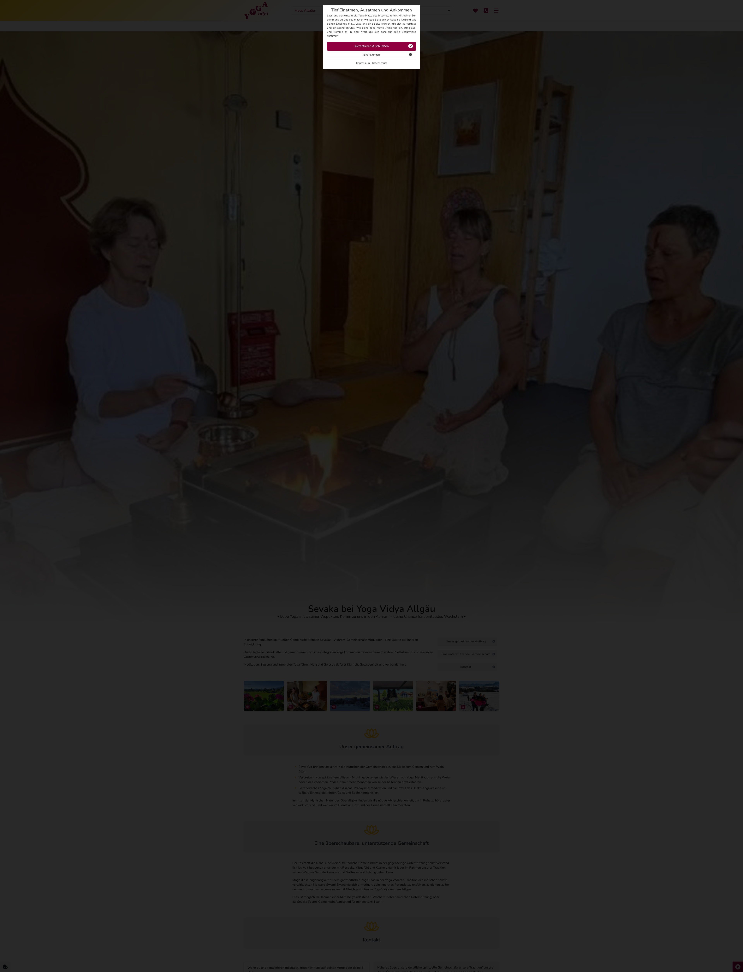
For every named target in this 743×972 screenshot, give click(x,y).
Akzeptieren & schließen (371, 46)
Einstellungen (371, 55)
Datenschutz (379, 63)
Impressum (363, 63)
